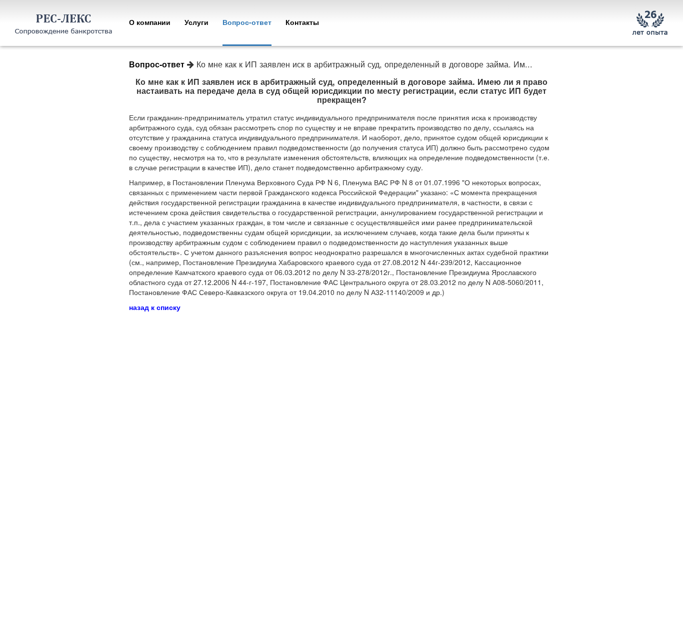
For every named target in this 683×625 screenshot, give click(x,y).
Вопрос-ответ (247, 22)
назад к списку (154, 307)
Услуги (196, 22)
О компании (149, 22)
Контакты (302, 22)
